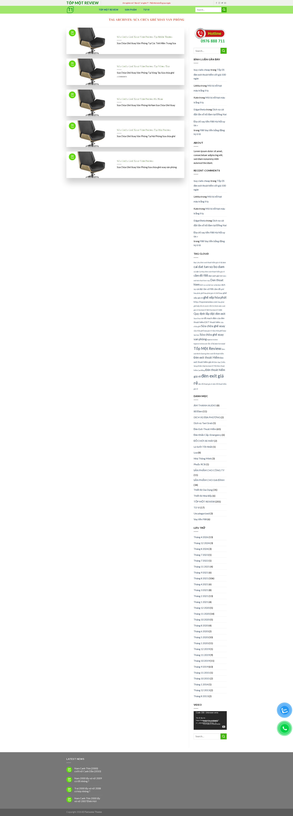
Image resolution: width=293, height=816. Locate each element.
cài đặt (196, 272)
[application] (210, 720)
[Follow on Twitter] (222, 3)
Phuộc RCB (200, 464)
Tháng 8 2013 (201, 696)
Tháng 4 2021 (201, 584)
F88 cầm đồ (215, 289)
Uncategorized (201, 513)
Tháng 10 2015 (202, 678)
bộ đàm (223, 262)
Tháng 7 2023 (201, 554)
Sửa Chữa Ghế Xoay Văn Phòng (135, 161)
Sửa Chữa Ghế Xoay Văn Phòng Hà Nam (140, 99)
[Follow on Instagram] (219, 3)
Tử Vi (146, 9)
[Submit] (224, 9)
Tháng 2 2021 (201, 596)
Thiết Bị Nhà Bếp (203, 495)
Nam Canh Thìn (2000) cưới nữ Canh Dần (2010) (87, 770)
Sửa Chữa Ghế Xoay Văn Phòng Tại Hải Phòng (144, 130)
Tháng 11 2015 (202, 672)
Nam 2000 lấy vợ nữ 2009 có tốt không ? (88, 780)
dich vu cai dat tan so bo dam (210, 285)
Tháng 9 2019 (201, 666)
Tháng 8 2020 (201, 625)
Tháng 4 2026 (201, 537)
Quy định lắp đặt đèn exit (209, 313)
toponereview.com (200, 344)
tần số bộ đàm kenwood (216, 344)
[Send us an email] (225, 3)
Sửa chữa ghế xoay (213, 326)
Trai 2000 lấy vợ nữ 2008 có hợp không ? (87, 790)
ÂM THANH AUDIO (205, 405)
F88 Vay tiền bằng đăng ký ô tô (209, 132)
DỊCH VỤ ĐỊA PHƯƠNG (207, 417)
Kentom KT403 (204, 310)
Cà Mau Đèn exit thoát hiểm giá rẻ (212, 272)
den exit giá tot (215, 275)
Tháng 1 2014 (201, 684)
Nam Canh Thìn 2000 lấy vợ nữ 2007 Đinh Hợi (87, 800)
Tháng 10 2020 (202, 619)
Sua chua (197, 318)
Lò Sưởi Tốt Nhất (203, 446)
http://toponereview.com (205, 302)
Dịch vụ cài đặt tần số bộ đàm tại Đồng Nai (210, 112)
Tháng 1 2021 (201, 601)
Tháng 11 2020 (202, 613)
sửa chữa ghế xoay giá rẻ (203, 331)
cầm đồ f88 (201, 275)
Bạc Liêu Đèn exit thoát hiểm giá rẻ (207, 262)
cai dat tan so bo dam (209, 267)
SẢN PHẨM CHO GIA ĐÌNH (209, 480)
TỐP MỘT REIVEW (204, 501)
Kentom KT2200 (216, 310)
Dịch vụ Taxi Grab (203, 423)
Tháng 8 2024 (201, 548)
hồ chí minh (204, 306)
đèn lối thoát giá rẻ (205, 384)
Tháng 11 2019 (202, 654)
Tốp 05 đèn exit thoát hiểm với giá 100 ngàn (210, 74)
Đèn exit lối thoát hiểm (215, 354)
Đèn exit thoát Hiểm (206, 357)
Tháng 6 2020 (201, 631)
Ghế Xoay (218, 293)
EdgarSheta (200, 109)
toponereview (212, 340)
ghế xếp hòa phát (214, 297)
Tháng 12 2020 (202, 607)
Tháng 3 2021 (201, 590)
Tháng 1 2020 (201, 643)
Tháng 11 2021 (202, 566)
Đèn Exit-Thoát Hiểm (205, 429)
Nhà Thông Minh (202, 458)
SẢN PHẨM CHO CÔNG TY (209, 470)
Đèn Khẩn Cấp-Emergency (207, 434)
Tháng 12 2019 (202, 648)
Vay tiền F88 (200, 519)
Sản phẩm (131, 9)
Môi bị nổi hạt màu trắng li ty (208, 88)
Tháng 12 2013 (202, 690)
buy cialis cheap (202, 69)
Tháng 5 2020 (201, 637)
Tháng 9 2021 (201, 572)
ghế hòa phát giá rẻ (208, 293)
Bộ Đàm (198, 411)
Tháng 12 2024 (202, 543)
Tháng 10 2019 (202, 660)
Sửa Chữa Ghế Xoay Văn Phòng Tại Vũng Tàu (143, 66)
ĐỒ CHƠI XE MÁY (204, 440)
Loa (195, 452)
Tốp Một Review (108, 9)
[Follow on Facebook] (216, 3)
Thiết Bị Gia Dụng (203, 489)
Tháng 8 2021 (201, 578)
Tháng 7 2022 (201, 560)
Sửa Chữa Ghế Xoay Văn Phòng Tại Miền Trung (144, 36)
